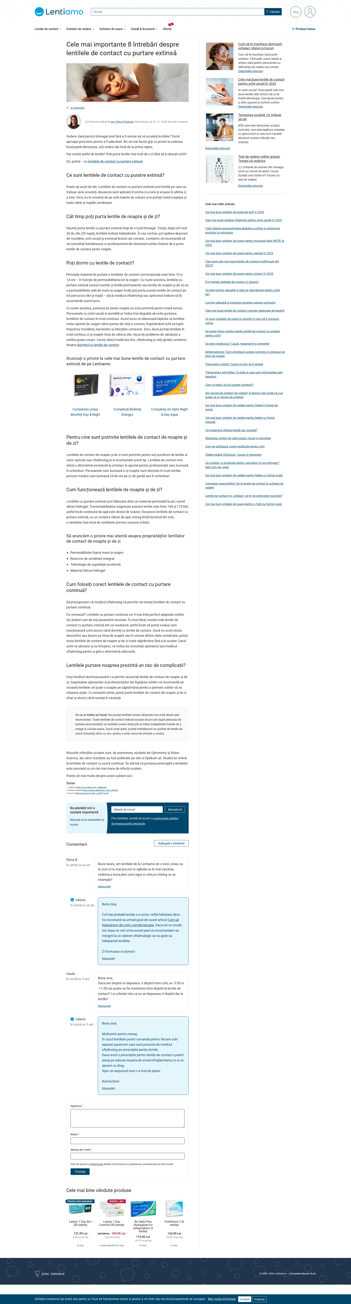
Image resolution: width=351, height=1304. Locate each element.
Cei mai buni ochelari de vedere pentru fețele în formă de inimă (241, 407)
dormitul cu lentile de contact (98, 345)
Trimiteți (80, 1172)
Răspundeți (104, 886)
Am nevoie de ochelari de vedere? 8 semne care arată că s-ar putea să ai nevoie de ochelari (244, 395)
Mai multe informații (222, 1299)
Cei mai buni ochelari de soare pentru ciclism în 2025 (239, 274)
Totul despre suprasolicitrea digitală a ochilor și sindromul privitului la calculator (242, 230)
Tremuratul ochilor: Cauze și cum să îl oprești (234, 364)
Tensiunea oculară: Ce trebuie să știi (259, 117)
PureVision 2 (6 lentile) (174, 1223)
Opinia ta (77, 1106)
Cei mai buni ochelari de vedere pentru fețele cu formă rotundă (240, 420)
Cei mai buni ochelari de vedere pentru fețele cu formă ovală (243, 475)
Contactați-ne (58, 1273)
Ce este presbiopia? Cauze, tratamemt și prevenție (237, 344)
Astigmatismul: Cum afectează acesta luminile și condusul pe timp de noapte (245, 354)
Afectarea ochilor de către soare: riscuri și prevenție (238, 438)
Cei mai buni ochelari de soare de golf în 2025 (234, 212)
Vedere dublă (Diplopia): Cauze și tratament (233, 455)
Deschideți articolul (250, 71)
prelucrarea (96, 1164)
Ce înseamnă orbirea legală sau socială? (231, 430)
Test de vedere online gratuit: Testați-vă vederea (259, 158)
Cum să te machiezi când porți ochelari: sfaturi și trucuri (260, 46)
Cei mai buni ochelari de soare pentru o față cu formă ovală (243, 504)
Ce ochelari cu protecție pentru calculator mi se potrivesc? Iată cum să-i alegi (242, 465)
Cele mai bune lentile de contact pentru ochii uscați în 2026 (261, 81)
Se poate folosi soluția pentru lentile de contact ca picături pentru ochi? (242, 333)
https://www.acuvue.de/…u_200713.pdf (91, 793)
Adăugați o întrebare (171, 843)
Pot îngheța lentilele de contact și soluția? (232, 282)
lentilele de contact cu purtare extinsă (115, 161)
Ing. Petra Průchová (122, 121)
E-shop (45, 1273)
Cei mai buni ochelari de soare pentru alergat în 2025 (239, 253)
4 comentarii (77, 108)
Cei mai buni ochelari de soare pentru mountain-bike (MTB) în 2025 (244, 243)
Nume (75, 1134)
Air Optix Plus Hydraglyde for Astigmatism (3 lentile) (143, 1226)
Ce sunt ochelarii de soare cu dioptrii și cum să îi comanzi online (242, 321)
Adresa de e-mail (81, 1149)
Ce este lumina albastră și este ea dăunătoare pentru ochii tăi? (242, 292)
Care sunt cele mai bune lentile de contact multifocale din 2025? (242, 263)
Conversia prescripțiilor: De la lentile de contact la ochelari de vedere (244, 486)
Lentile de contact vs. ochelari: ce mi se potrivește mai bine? (243, 496)
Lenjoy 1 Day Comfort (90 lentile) (111, 1223)
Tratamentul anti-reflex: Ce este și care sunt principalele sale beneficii (243, 374)
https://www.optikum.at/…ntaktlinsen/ (91, 787)
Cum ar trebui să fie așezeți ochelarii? (229, 385)
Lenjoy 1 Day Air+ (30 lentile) (80, 1223)
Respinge (259, 1299)
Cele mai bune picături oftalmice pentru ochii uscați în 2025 (243, 220)
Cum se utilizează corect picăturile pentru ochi (235, 446)
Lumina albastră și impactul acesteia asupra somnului (240, 303)
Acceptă (244, 1299)
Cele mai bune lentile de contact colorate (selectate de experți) (245, 311)
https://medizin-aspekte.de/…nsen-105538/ (100, 790)
